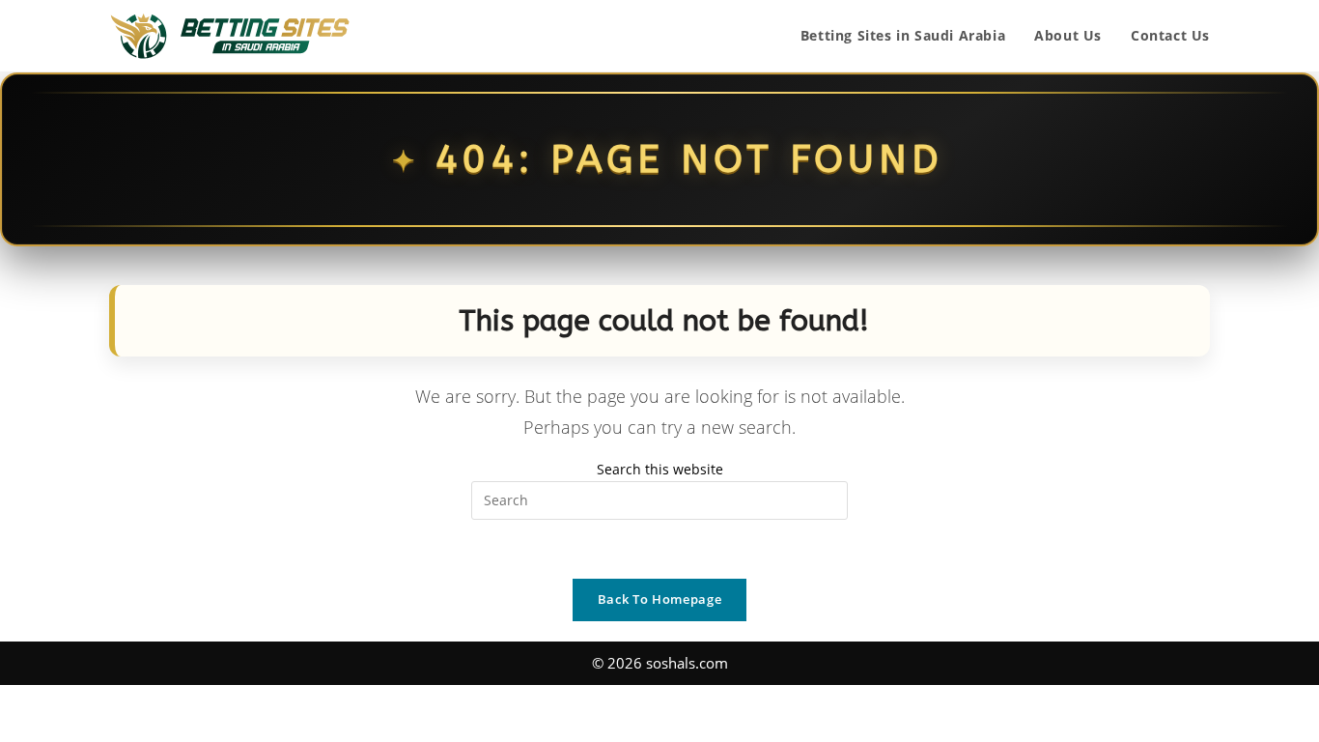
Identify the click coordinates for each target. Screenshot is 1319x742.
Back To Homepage (659, 599)
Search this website (660, 469)
